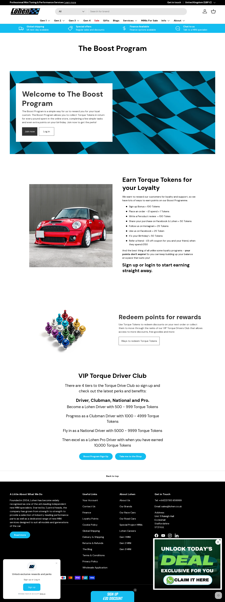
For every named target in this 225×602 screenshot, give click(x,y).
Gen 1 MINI (125, 537)
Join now (30, 131)
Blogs (116, 20)
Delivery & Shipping (93, 537)
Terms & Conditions (93, 555)
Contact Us (88, 506)
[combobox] (121, 11)
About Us (125, 500)
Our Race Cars (128, 512)
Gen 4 (87, 20)
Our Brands (126, 506)
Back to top (112, 476)
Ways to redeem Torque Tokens (139, 341)
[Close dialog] (218, 542)
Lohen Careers (128, 530)
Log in (46, 131)
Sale (96, 20)
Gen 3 (72, 20)
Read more (20, 535)
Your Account (90, 500)
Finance (86, 512)
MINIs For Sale (149, 20)
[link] (187, 564)
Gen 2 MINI (125, 543)
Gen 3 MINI (125, 549)
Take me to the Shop (130, 456)
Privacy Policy (90, 561)
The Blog (87, 549)
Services (128, 20)
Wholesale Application (94, 567)
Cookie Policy (90, 524)
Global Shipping (91, 530)
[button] (112, 596)
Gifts (106, 20)
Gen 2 (57, 20)
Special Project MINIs (131, 524)
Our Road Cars (128, 518)
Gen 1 (43, 20)
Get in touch (174, 2)
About (177, 20)
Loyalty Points (90, 518)
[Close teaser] (135, 590)
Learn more (70, 2)
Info (163, 20)
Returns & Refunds (92, 543)
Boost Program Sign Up (95, 456)
